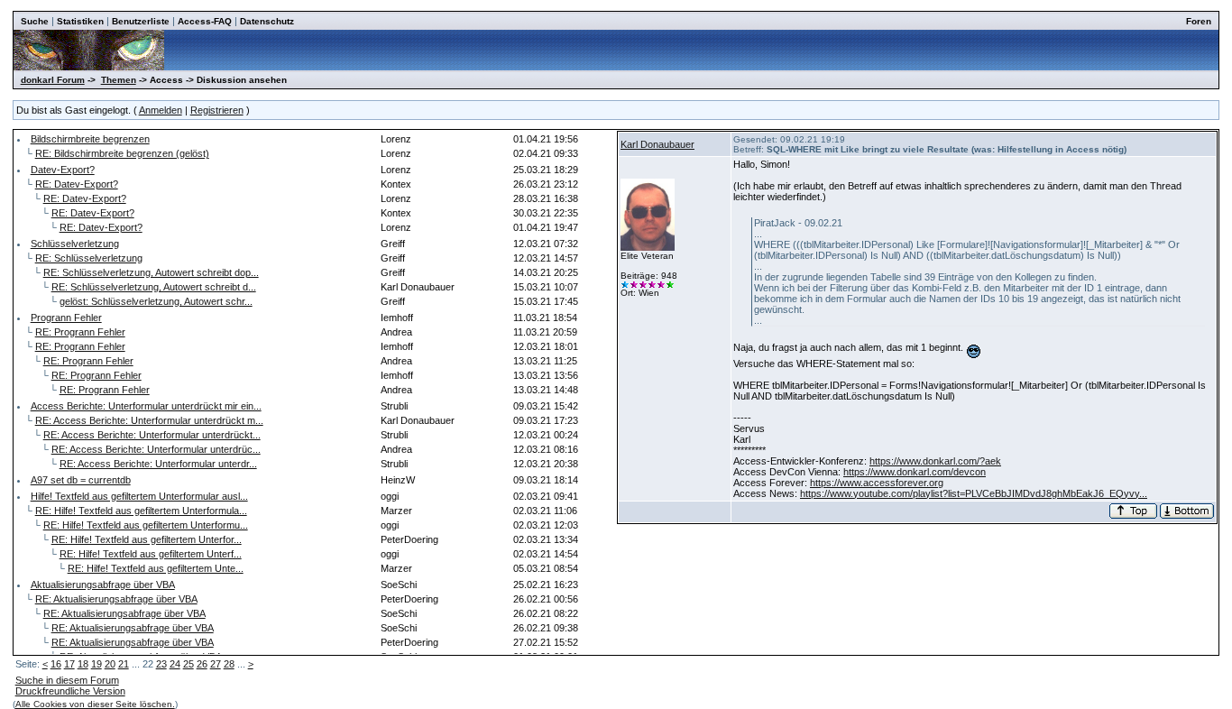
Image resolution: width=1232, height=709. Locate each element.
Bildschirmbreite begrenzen (90, 139)
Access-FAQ (205, 21)
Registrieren (217, 110)
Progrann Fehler (66, 317)
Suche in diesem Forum (67, 680)
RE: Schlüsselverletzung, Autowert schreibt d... (153, 286)
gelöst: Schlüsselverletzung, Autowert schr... (156, 301)
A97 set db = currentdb (81, 479)
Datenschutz (267, 21)
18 (83, 663)
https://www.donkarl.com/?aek (935, 461)
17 (69, 663)
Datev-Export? (63, 169)
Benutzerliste (141, 21)
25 (188, 663)
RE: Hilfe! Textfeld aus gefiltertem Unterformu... (145, 525)
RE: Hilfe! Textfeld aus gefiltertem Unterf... (151, 553)
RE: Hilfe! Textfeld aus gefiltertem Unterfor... (146, 539)
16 (56, 663)
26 (202, 663)
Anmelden (160, 110)
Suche (35, 21)
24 (175, 663)
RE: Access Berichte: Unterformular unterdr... (158, 463)
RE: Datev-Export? (76, 184)
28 (229, 663)
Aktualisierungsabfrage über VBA (103, 584)
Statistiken (80, 21)
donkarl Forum (53, 80)
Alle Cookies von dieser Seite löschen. (95, 704)
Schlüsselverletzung (75, 243)
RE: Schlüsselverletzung (89, 258)
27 (215, 663)
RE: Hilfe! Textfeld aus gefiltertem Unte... (156, 568)
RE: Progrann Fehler (80, 332)
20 (110, 663)
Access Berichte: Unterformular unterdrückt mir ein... (146, 406)
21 (123, 663)
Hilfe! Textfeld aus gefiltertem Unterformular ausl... (139, 496)
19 (96, 663)
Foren (1198, 21)
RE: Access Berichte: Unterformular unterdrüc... (156, 449)
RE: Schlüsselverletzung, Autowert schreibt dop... (151, 272)
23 (161, 663)
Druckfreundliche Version (70, 691)
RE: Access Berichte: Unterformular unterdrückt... (152, 434)
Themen (118, 80)
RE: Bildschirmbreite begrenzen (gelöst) (122, 153)
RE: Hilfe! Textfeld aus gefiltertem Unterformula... (141, 510)
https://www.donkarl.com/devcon (914, 471)
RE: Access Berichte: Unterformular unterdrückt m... (149, 420)
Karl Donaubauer (657, 144)
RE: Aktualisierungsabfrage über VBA (116, 599)
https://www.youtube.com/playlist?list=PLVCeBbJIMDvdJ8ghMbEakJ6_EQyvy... (973, 493)
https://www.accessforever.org (876, 482)
